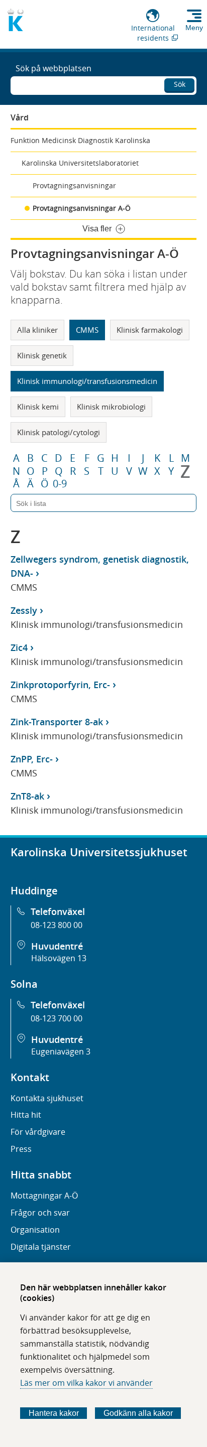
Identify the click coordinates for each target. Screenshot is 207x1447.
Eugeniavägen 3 (60, 1051)
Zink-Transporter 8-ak (57, 722)
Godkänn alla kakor (138, 1413)
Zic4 (19, 647)
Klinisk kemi (38, 407)
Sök (179, 84)
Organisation (35, 1229)
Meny (194, 28)
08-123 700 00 (56, 1018)
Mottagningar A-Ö (44, 1195)
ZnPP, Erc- (32, 759)
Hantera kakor (54, 1413)
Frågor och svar (40, 1212)
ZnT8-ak (27, 796)
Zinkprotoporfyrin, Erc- (60, 685)
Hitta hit (26, 1114)
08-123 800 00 (56, 925)
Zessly (24, 610)
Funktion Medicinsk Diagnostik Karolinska (80, 140)
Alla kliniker (37, 330)
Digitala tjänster (41, 1246)
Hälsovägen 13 (58, 958)
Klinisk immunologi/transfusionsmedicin (87, 381)
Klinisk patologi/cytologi (58, 432)
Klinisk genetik (42, 355)
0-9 (60, 484)
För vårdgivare (38, 1131)
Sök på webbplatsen (53, 68)
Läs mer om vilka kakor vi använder (86, 1382)
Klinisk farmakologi (150, 330)
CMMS (87, 330)
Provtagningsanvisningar (74, 185)
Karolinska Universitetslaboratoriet (80, 163)
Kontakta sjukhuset (47, 1098)
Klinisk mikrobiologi (111, 407)
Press (21, 1148)
